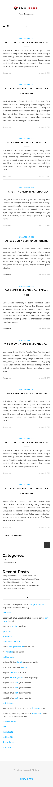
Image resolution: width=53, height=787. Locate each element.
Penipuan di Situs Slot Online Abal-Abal (19, 575)
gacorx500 (7, 631)
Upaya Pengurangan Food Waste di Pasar (21, 579)
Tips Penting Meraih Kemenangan (26, 192)
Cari (47, 545)
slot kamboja (8, 657)
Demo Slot (36, 713)
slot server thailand (11, 641)
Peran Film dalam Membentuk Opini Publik (21, 585)
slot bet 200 (8, 737)
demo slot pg (8, 742)
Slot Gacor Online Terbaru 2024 (26, 42)
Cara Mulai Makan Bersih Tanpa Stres (19, 582)
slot (16, 682)
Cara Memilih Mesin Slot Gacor (26, 142)
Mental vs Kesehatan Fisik (14, 588)
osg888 (24, 667)
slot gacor (35, 708)
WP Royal (35, 770)
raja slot (13, 672)
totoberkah (7, 636)
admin (8, 73)
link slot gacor (16, 677)
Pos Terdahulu (13, 535)
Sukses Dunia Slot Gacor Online (26, 241)
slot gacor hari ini (36, 604)
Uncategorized (26, 39)
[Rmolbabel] (26, 8)
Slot (4, 559)
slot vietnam (8, 703)
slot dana (7, 612)
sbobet (15, 626)
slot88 (19, 662)
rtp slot (9, 651)
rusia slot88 (8, 732)
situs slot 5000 (9, 721)
